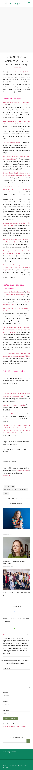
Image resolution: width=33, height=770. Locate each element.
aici (19, 444)
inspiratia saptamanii (10, 489)
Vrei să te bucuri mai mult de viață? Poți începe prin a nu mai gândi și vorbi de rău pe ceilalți (16, 329)
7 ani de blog (8, 532)
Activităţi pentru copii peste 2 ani (14, 405)
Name (5, 692)
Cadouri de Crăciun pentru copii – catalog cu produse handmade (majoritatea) (16, 267)
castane (5, 419)
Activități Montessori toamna (15, 414)
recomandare (23, 489)
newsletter (6, 475)
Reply (27, 618)
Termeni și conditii (9, 752)
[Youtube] (26, 762)
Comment (7, 668)
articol (7, 486)
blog (13, 486)
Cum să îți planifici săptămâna (13, 292)
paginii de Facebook (22, 470)
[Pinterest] (29, 762)
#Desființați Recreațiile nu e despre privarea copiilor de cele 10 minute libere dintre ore (16, 189)
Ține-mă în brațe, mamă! (11, 143)
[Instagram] (32, 762)
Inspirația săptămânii (22, 72)
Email (5, 701)
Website (6, 710)
